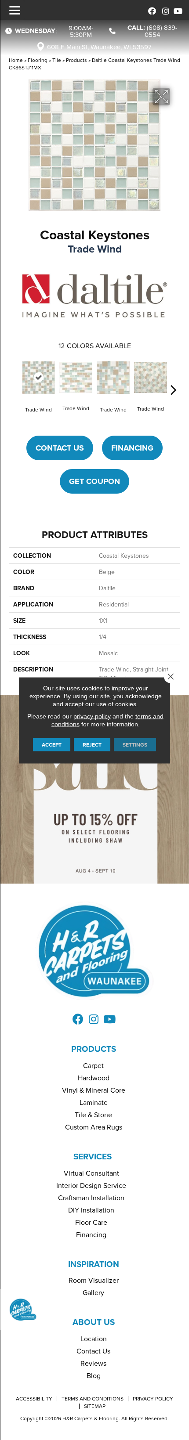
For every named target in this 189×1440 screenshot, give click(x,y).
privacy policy (92, 715)
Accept (52, 744)
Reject (92, 744)
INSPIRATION (93, 1264)
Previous (15, 376)
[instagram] (163, 9)
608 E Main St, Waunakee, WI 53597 (99, 46)
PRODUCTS (93, 1049)
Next (173, 376)
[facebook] (150, 9)
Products (76, 60)
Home (16, 60)
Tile (56, 60)
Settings (135, 744)
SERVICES (92, 1156)
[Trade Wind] (38, 377)
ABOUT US (94, 1322)
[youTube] (176, 9)
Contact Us (60, 448)
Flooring (37, 60)
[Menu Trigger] (14, 10)
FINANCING (132, 448)
